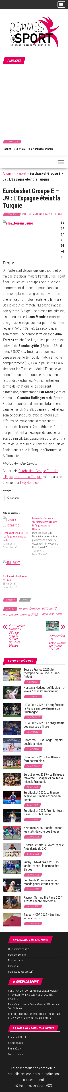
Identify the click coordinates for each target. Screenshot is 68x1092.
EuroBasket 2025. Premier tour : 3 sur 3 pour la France (44, 812)
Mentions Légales (17, 954)
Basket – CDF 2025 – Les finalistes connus (28, 149)
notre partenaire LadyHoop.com (43, 214)
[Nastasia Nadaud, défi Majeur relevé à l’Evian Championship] (12, 692)
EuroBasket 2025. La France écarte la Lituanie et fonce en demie (42, 796)
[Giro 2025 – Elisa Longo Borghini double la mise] (12, 745)
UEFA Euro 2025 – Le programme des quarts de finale (44, 724)
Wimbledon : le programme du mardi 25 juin (57, 642)
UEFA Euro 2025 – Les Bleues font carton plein (42, 759)
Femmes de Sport (17, 1037)
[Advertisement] (34, 101)
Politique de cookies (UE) (20, 971)
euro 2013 (49, 608)
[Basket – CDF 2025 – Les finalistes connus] (12, 919)
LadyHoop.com (31, 482)
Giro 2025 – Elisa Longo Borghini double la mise (43, 742)
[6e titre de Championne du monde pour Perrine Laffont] (12, 885)
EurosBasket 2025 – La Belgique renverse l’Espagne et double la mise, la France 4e (44, 778)
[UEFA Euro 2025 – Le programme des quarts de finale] (12, 727)
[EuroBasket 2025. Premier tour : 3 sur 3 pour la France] (12, 815)
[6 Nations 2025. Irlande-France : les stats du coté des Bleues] (12, 832)
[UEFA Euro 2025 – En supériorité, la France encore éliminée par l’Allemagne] (12, 709)
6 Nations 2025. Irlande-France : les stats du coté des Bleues (43, 829)
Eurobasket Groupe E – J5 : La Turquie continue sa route (15, 537)
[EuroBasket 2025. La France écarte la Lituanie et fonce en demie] (12, 797)
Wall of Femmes (16, 1054)
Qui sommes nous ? (18, 949)
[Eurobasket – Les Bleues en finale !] (16, 567)
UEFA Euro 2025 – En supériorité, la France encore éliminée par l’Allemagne (44, 708)
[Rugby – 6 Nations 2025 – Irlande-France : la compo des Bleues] (12, 867)
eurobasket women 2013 (20, 615)
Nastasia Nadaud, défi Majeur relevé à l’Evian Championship (44, 689)
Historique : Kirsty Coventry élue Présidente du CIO (44, 846)
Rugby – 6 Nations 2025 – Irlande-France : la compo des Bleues (41, 865)
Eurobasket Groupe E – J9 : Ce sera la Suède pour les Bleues (17, 635)
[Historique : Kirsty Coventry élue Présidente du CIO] (12, 850)
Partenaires (14, 966)
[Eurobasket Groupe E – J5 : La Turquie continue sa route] (16, 524)
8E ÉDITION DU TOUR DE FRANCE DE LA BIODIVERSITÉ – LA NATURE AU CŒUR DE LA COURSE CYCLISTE (33, 994)
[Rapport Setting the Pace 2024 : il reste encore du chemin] (12, 902)
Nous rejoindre (15, 960)
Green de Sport (27, 981)
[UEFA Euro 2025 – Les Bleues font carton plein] (12, 762)
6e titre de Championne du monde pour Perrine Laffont (41, 882)
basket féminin (29, 609)
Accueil (8, 173)
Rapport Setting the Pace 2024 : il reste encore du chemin (43, 899)
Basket (21, 173)
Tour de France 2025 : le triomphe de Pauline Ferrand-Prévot (42, 673)
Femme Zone (14, 1048)
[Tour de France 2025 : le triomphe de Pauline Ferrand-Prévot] (12, 674)
